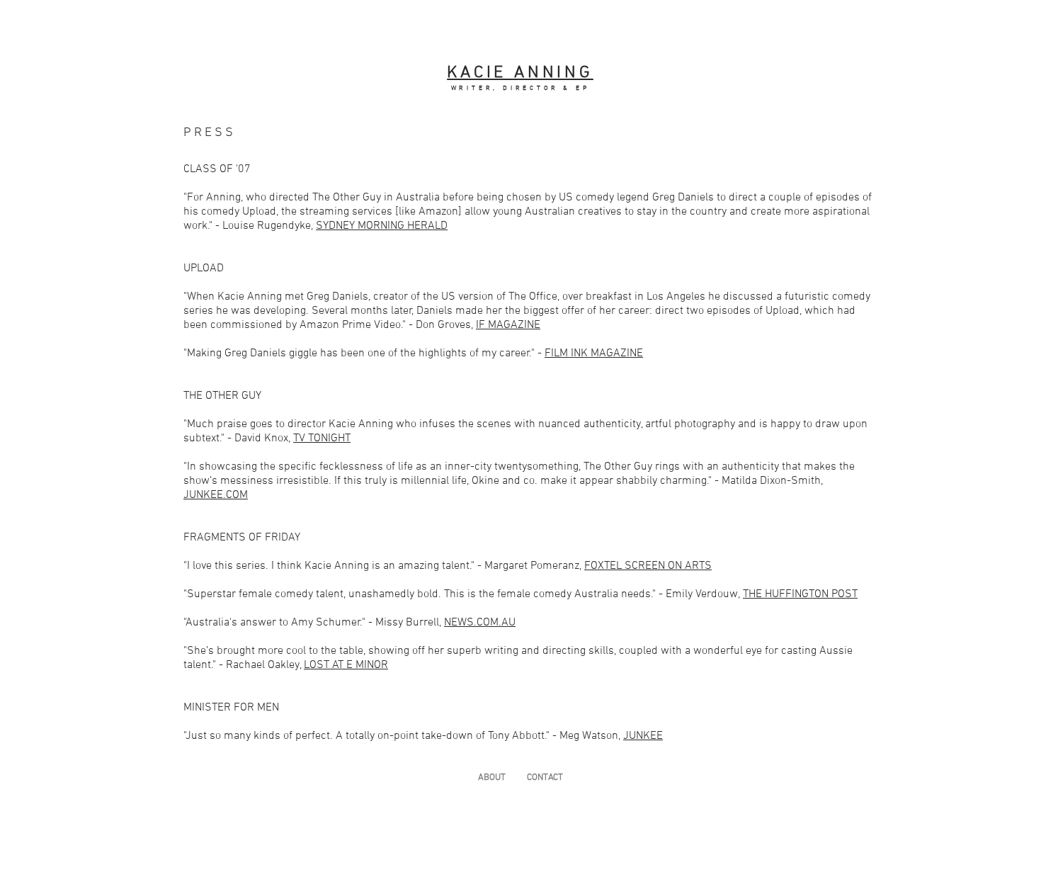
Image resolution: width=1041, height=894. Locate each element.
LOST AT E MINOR (346, 665)
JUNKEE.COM (215, 495)
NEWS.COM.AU (480, 623)
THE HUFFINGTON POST (800, 594)
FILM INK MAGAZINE (594, 353)
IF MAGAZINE (508, 325)
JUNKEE (643, 736)
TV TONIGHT (322, 438)
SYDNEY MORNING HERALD (382, 226)
